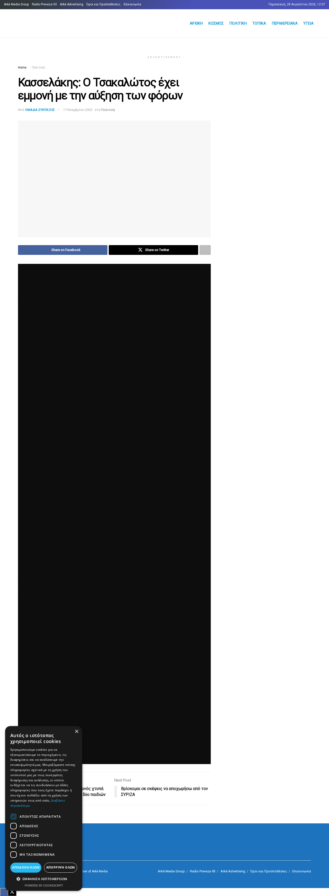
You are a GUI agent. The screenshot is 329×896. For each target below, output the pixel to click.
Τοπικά (259, 23)
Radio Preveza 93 (44, 4)
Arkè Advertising (71, 4)
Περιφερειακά (285, 23)
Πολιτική (238, 23)
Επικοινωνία (132, 4)
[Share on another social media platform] (205, 250)
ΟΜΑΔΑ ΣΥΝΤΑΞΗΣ (40, 110)
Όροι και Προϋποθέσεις (103, 4)
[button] (43, 879)
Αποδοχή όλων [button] (26, 867)
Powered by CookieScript (44, 885)
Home (22, 67)
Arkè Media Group (16, 4)
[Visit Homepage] (65, 23)
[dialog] (43, 808)
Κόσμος (216, 23)
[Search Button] (323, 23)
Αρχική (196, 23)
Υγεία (308, 23)
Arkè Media (100, 871)
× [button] (76, 732)
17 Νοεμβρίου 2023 (77, 110)
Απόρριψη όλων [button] (60, 867)
